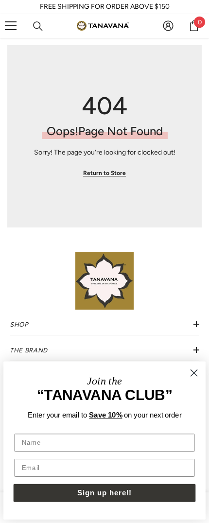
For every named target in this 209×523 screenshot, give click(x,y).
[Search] (38, 26)
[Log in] (168, 25)
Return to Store (104, 173)
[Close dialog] (194, 373)
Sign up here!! (104, 492)
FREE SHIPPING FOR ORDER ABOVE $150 (105, 6)
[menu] (11, 26)
